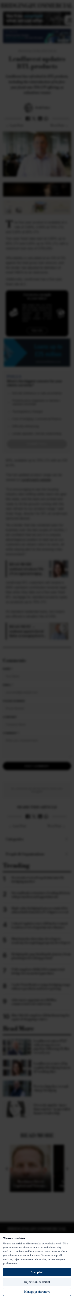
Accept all (37, 1272)
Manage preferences (37, 1292)
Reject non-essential (37, 1282)
